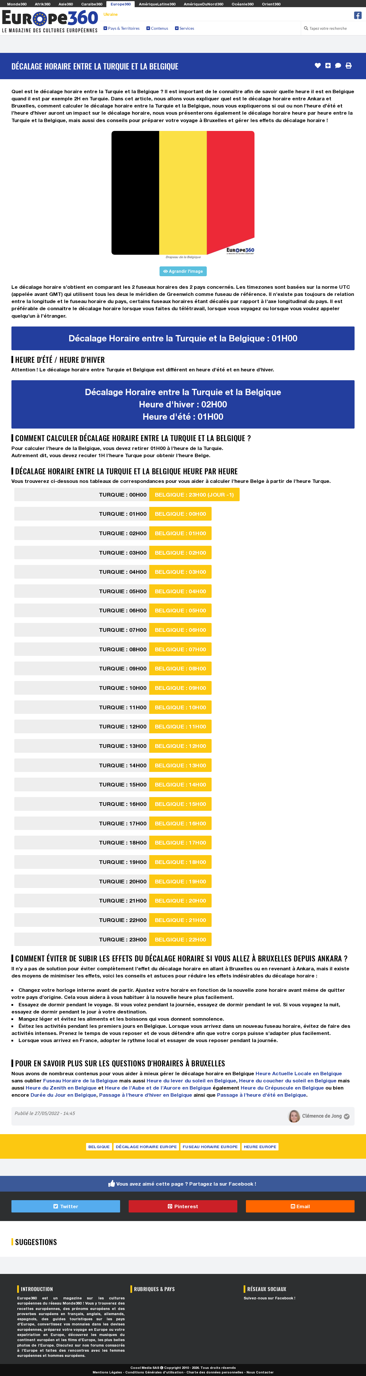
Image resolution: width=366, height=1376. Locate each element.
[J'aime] (318, 65)
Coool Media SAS (144, 1367)
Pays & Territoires (123, 28)
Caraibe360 (91, 4)
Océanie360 (242, 4)
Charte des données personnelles (214, 1372)
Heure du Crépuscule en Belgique (282, 1088)
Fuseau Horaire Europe (210, 1146)
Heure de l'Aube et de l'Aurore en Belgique (158, 1088)
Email (302, 1206)
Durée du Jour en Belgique (63, 1095)
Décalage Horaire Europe (146, 1146)
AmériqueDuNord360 (203, 4)
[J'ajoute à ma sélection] (328, 65)
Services (186, 28)
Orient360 (271, 4)
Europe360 (120, 4)
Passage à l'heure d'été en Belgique (261, 1095)
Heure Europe (260, 1146)
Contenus (159, 28)
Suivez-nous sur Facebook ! (269, 1298)
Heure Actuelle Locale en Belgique (299, 1073)
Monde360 (16, 4)
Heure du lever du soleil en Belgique (191, 1081)
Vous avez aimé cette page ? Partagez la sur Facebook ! (186, 1184)
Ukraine (111, 14)
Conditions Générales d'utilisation (154, 1372)
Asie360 (66, 4)
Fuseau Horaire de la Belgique (80, 1081)
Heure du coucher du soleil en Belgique (288, 1081)
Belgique (99, 1146)
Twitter (68, 1206)
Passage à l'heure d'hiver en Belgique (145, 1095)
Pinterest (185, 1206)
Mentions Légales (107, 1372)
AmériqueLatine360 (157, 4)
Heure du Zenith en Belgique (61, 1088)
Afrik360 (42, 4)
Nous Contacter (260, 1372)
